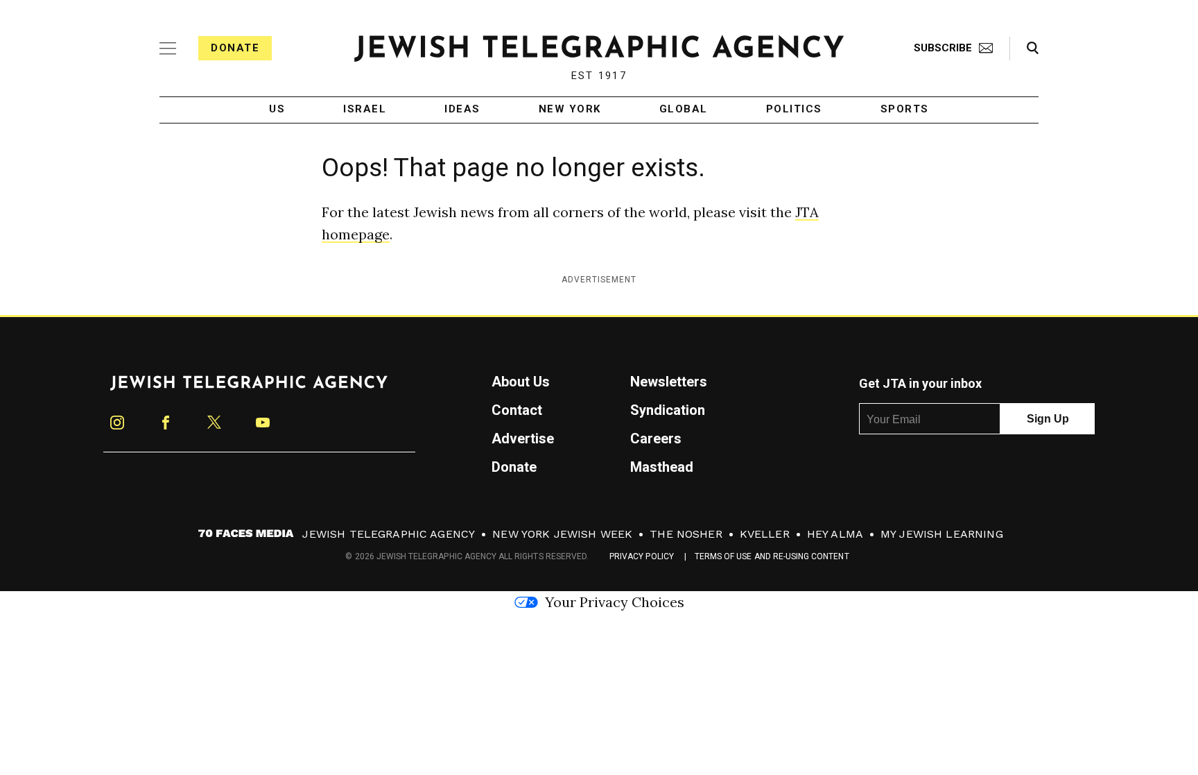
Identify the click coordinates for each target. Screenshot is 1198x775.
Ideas (462, 109)
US (277, 109)
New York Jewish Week (562, 533)
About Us (521, 381)
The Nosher (686, 533)
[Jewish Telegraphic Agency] (249, 388)
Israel (364, 109)
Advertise (523, 438)
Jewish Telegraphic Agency (388, 533)
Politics (794, 109)
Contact (517, 410)
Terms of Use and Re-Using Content (772, 556)
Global (683, 109)
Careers (656, 438)
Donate (235, 48)
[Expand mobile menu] (167, 48)
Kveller (765, 533)
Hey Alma (835, 533)
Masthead (661, 467)
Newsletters (668, 381)
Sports (904, 109)
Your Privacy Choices (614, 602)
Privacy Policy (641, 556)
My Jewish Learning (941, 533)
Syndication (667, 410)
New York (570, 109)
